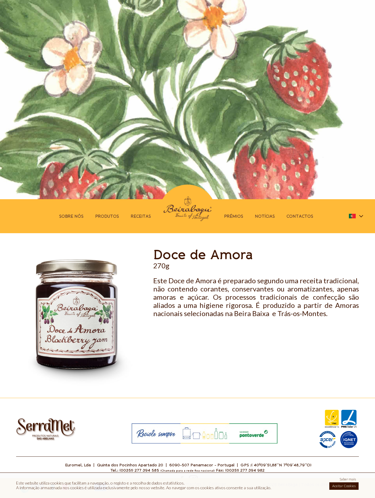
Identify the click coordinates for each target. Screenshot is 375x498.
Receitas (141, 216)
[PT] (46, 440)
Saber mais (348, 479)
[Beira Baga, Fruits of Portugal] (187, 210)
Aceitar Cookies (344, 486)
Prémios (233, 216)
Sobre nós (71, 216)
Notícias (265, 216)
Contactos (300, 216)
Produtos (107, 216)
